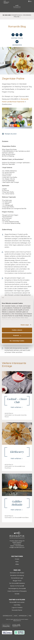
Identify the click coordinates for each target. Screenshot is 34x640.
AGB (15, 615)
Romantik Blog (16, 15)
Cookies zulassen (17, 330)
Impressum (23, 615)
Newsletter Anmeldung (17, 575)
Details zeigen (25, 325)
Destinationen (17, 556)
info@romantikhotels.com (17, 547)
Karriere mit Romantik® (17, 586)
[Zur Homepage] (17, 6)
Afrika (17, 564)
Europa (17, 559)
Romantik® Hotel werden (17, 602)
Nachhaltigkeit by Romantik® (17, 588)
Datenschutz (7, 615)
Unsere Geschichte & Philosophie (17, 591)
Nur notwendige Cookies (17, 340)
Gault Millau (17, 605)
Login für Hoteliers (17, 607)
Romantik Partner (17, 610)
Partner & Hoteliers (17, 599)
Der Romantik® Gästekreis (17, 583)
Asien (17, 561)
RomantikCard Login (17, 578)
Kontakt (17, 594)
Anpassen (16, 335)
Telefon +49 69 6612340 (17, 545)
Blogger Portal (17, 580)
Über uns (17, 570)
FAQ (30, 615)
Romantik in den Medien (17, 573)
